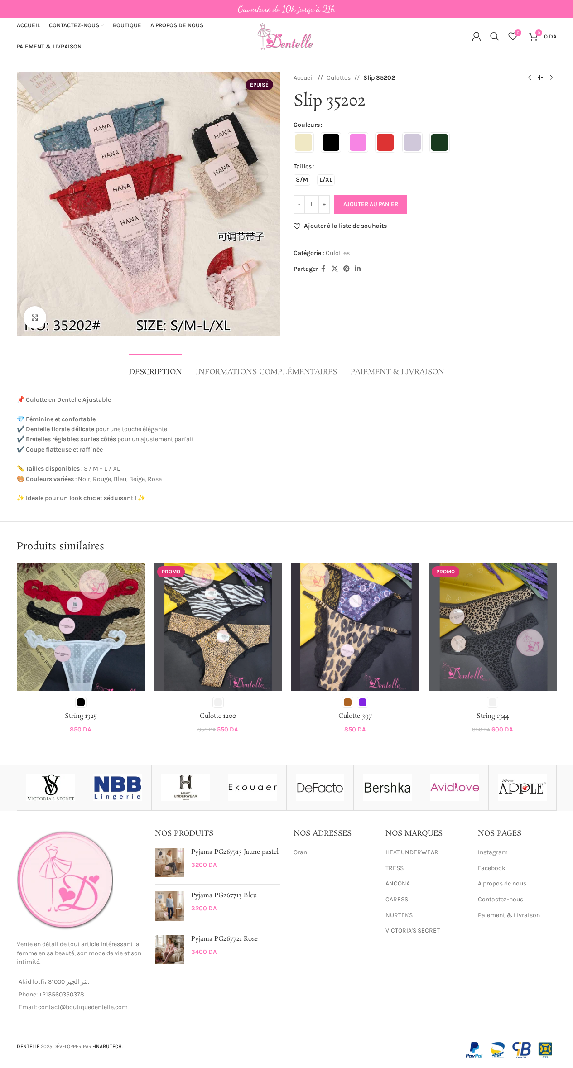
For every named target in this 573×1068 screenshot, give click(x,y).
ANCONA (397, 883)
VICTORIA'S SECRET (412, 930)
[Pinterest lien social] (346, 269)
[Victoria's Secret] (50, 787)
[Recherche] (495, 36)
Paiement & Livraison (509, 915)
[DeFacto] (320, 787)
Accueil (304, 78)
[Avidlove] (454, 787)
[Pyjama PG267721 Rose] (169, 949)
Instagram (493, 852)
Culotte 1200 (218, 716)
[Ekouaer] (252, 787)
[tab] (155, 367)
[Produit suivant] (551, 77)
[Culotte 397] (355, 627)
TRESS (394, 868)
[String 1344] (493, 627)
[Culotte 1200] (218, 627)
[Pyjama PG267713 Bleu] (169, 906)
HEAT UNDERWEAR (411, 852)
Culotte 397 (355, 716)
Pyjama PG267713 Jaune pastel (235, 852)
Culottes (339, 78)
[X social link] (335, 269)
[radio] (304, 142)
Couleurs (307, 125)
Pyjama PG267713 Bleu (224, 895)
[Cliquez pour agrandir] (35, 317)
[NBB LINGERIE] (117, 787)
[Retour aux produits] (540, 77)
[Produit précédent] (529, 77)
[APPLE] (522, 787)
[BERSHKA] (387, 787)
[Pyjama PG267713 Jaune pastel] (169, 862)
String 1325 (81, 716)
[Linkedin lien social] (357, 269)
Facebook (492, 868)
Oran (300, 852)
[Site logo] (286, 35)
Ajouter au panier (370, 204)
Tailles (303, 166)
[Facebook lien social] (323, 269)
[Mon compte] (476, 36)
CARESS (396, 899)
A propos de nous (502, 883)
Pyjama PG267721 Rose (224, 939)
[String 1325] (81, 627)
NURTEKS (399, 915)
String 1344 (493, 716)
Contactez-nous (500, 899)
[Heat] (185, 787)
